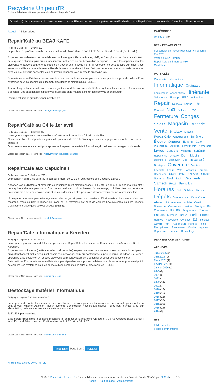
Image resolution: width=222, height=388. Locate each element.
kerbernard (205, 145)
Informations (176, 79)
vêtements (193, 178)
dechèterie (160, 159)
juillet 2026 (160, 252)
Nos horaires (55, 21)
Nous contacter (194, 21)
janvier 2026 (161, 267)
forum (170, 169)
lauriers (203, 169)
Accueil (14, 21)
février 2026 (161, 263)
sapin (179, 178)
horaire (192, 223)
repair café (197, 159)
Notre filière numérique (79, 21)
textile (202, 223)
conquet (185, 219)
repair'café (160, 231)
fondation (190, 169)
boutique (159, 165)
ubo (185, 159)
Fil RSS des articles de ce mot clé (27, 362)
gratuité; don (180, 136)
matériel (188, 131)
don (184, 155)
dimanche (160, 206)
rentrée (158, 219)
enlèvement (178, 227)
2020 (157, 289)
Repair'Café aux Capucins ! (38, 168)
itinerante (159, 169)
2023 (157, 278)
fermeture (166, 116)
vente (160, 131)
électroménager (70, 154)
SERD (185, 97)
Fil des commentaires (166, 328)
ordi (179, 190)
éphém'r (188, 141)
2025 (157, 271)
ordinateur (61, 335)
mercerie (172, 214)
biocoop (174, 97)
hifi (172, 210)
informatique (56, 110)
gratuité (174, 155)
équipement (161, 92)
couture (203, 210)
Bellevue (182, 110)
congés (190, 116)
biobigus (200, 206)
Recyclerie (160, 79)
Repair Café (162, 136)
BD (178, 210)
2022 (157, 282)
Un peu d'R (160, 36)
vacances (180, 197)
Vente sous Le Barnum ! (167, 57)
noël (171, 109)
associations (177, 92)
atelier (158, 202)
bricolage (176, 131)
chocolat (159, 110)
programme (189, 210)
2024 (157, 274)
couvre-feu (174, 206)
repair (46, 110)
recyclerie (172, 219)
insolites (205, 219)
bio (209, 206)
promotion (185, 183)
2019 (157, 293)
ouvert (158, 223)
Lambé (188, 103)
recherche (160, 173)
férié (194, 215)
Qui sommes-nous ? (33, 21)
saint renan (160, 97)
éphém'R (199, 150)
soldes (159, 124)
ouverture (178, 164)
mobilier (192, 227)
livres (159, 150)
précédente (61, 348)
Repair (173, 183)
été (195, 219)
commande (160, 210)
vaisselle (186, 150)
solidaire (189, 190)
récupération (161, 227)
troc (193, 110)
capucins (172, 150)
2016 (157, 303)
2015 (157, 307)
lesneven (174, 159)
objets (173, 173)
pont (167, 223)
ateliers (175, 145)
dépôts (162, 196)
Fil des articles (162, 325)
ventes (195, 165)
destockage (188, 231)
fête (197, 103)
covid (197, 202)
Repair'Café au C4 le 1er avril (41, 125)
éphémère (196, 136)
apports (203, 227)
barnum (173, 231)
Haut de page (107, 380)
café (65, 110)
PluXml (164, 377)
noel (170, 178)
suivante (92, 348)
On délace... (161, 65)
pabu (182, 173)
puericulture (161, 145)
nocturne (159, 178)
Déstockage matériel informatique (46, 290)
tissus (183, 214)
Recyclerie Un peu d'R (36, 8)
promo (204, 215)
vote (179, 169)
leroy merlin (189, 145)
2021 (157, 285)
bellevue (193, 173)
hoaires (187, 206)
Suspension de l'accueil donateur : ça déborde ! (180, 50)
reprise (200, 190)
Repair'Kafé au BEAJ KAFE (38, 41)
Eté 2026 (159, 54)
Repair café (160, 155)
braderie (198, 124)
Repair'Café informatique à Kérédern (49, 232)
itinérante (198, 92)
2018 (157, 296)
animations (197, 97)
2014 (157, 311)
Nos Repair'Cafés (143, 21)
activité (187, 202)
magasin (178, 123)
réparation (173, 202)
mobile (194, 155)
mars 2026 (160, 260)
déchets (177, 103)
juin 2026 (159, 256)
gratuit (205, 173)
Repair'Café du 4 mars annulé (171, 61)
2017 (157, 300)
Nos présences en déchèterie (112, 21)
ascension (179, 223)
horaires (164, 189)
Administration (125, 380)
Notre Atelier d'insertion (169, 21)
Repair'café (198, 197)
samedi (160, 183)
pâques (159, 215)
